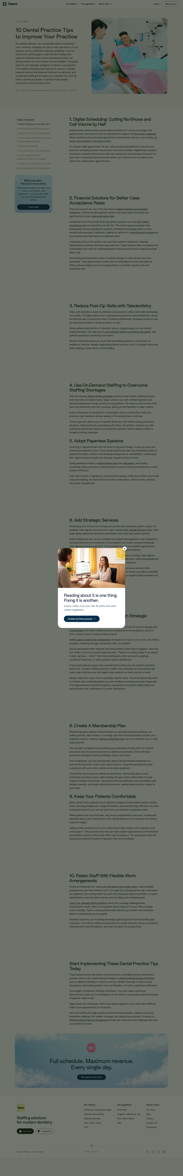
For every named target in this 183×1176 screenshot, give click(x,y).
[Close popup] (125, 549)
